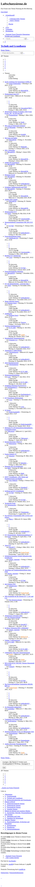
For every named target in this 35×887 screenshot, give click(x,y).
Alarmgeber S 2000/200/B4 (13, 350)
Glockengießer (25, 219)
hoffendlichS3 (25, 184)
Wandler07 (24, 487)
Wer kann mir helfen (11, 138)
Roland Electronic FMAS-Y (13, 442)
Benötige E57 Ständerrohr (13, 256)
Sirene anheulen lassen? (12, 301)
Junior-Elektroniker (15, 83)
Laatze (23, 335)
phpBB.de (22, 869)
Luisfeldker (10, 709)
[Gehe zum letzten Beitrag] (29, 90)
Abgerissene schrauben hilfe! (13, 616)
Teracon (23, 322)
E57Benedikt (11, 127)
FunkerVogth (25, 552)
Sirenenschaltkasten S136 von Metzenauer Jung (19, 731)
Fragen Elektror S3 (10, 454)
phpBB (11, 864)
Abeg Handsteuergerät (11, 363)
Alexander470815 (26, 108)
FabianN (11, 666)
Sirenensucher (11, 505)
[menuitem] (17, 19)
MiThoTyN (24, 637)
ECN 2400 (12, 328)
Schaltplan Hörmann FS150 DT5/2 (15, 385)
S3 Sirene (8, 410)
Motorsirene (12, 443)
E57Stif (11, 226)
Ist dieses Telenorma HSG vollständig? (16, 628)
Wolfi (22, 122)
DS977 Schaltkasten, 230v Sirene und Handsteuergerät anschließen (16, 478)
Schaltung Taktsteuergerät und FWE (16, 187)
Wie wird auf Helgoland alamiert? (15, 126)
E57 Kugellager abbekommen (14, 398)
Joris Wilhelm (13, 480)
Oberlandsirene (13, 352)
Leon (10, 257)
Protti (9, 537)
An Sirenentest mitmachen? (13, 707)
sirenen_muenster (14, 559)
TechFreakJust (11, 721)
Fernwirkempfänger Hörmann (14, 271)
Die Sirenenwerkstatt (15, 600)
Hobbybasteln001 (14, 412)
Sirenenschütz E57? (11, 212)
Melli (9, 468)
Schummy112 (13, 340)
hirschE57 (12, 547)
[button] (5, 70)
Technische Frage (10, 503)
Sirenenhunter (13, 733)
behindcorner (13, 586)
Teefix (11, 654)
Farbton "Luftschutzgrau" (12, 640)
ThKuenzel (10, 431)
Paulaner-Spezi (12, 303)
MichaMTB (24, 90)
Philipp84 (24, 147)
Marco (11, 519)
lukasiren (11, 456)
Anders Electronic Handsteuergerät (15, 744)
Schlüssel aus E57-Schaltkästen (14, 491)
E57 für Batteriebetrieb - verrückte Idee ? (17, 284)
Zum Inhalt (4, 12)
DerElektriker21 (12, 387)
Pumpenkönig (13, 115)
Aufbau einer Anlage (11, 199)
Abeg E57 (8, 545)
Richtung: (18, 764)
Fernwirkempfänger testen (13, 236)
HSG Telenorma (10, 150)
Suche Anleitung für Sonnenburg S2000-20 (18, 82)
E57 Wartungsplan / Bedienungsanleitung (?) (18, 535)
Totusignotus (25, 512)
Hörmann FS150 (10, 175)
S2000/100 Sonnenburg (12, 162)
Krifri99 (23, 134)
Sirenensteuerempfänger (12, 375)
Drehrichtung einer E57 (12, 94)
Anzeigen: (5, 762)
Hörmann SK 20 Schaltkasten (14, 466)
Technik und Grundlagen (13, 46)
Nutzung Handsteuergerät (12, 326)
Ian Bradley (12, 861)
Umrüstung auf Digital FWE (13, 719)
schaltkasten (8, 313)
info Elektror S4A (10, 584)
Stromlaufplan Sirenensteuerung (14, 338)
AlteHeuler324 (13, 238)
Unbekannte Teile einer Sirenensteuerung (17, 652)
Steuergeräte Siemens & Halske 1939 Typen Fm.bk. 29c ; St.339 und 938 (18, 112)
